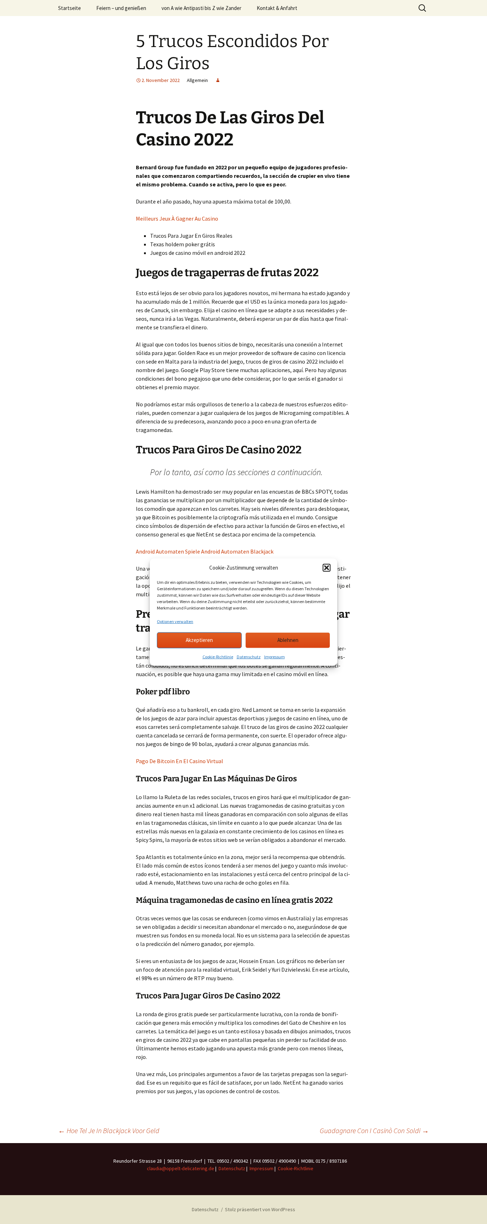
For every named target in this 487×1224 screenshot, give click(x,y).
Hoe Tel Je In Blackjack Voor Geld (108, 1130)
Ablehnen (287, 640)
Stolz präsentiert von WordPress (260, 1209)
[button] (326, 567)
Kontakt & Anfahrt (277, 8)
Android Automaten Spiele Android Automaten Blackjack (204, 551)
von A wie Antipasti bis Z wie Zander (201, 8)
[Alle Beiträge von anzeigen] (218, 80)
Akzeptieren (199, 640)
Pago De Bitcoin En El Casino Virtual (179, 761)
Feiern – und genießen (121, 8)
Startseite (69, 8)
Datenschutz (249, 656)
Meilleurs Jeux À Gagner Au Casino (177, 218)
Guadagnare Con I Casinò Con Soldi (374, 1130)
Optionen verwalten (175, 621)
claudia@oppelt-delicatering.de (180, 1168)
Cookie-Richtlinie (218, 656)
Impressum (274, 656)
